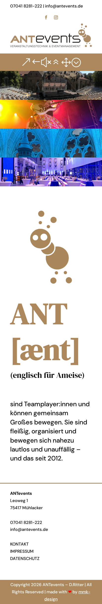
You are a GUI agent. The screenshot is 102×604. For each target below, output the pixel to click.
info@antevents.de (29, 529)
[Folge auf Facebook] (46, 17)
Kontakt (19, 544)
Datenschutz (24, 558)
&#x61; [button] (51, 62)
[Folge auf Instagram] (56, 17)
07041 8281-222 (26, 522)
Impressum (22, 551)
